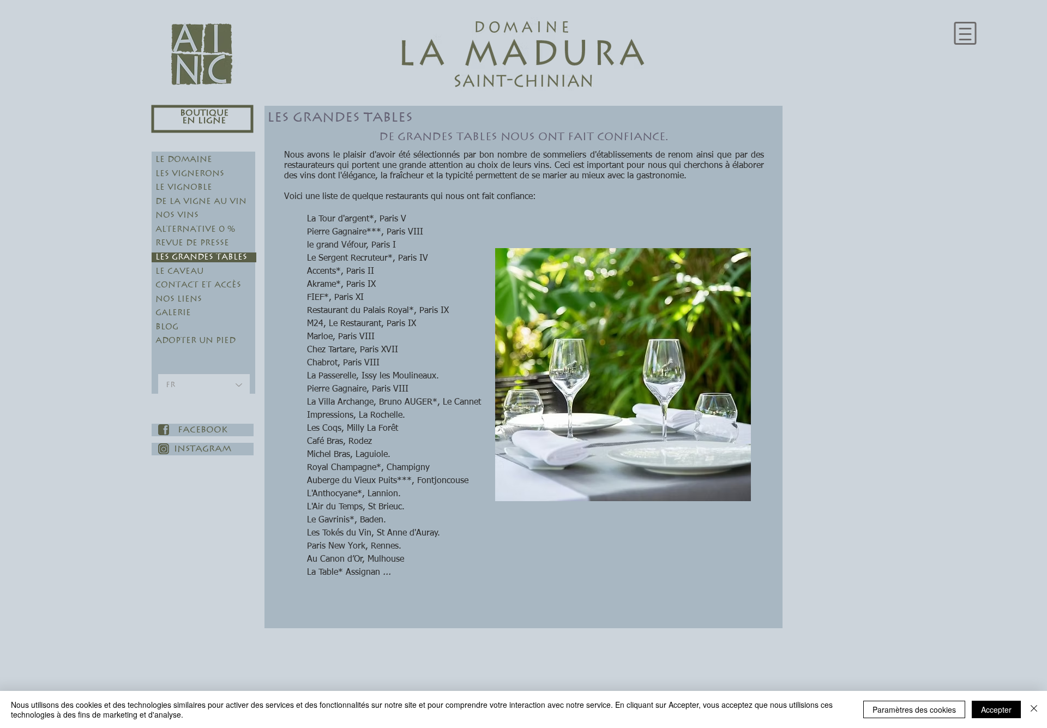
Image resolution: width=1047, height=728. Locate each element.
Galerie (173, 312)
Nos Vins (176, 215)
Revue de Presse (192, 242)
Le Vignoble (183, 187)
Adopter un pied (195, 340)
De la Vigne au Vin (200, 201)
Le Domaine (183, 159)
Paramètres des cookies (914, 709)
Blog (166, 326)
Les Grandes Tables (201, 257)
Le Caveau (179, 271)
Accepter (996, 709)
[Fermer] (1033, 709)
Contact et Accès (198, 284)
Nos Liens (178, 299)
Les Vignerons (189, 173)
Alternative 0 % (195, 229)
